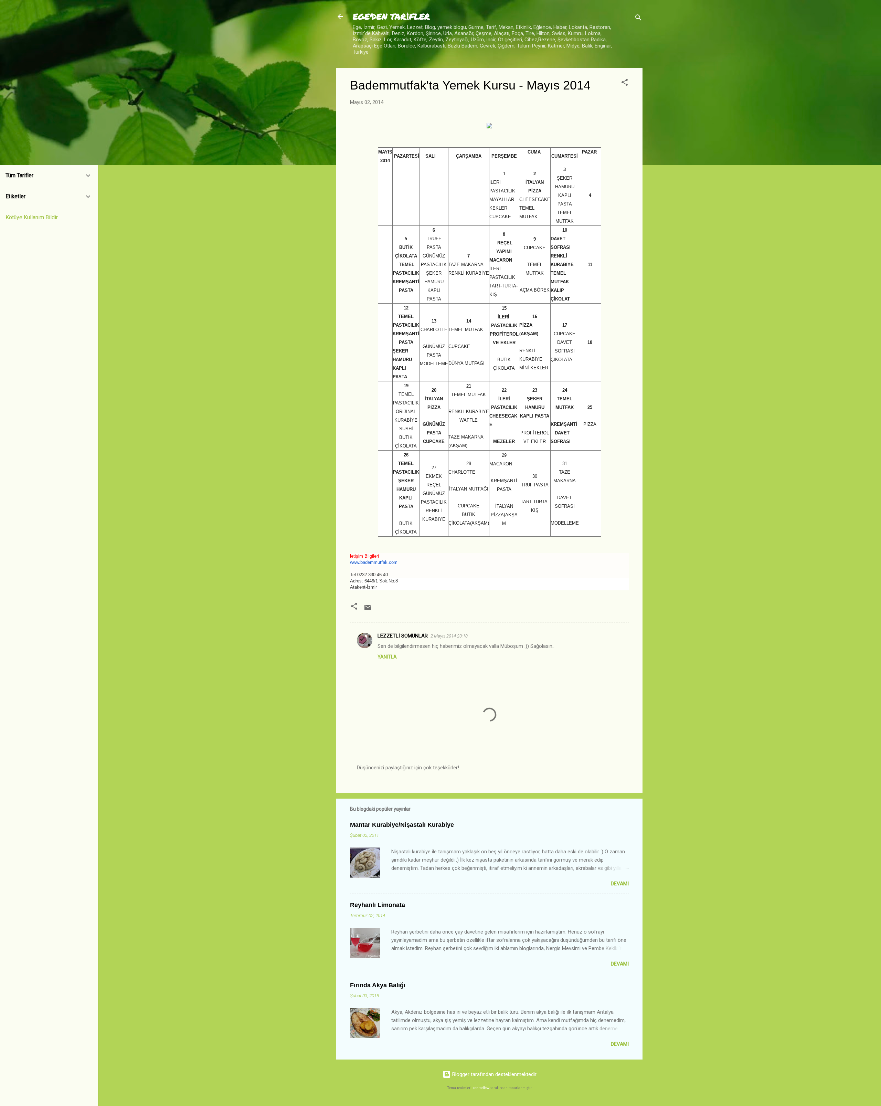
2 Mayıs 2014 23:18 (449, 636)
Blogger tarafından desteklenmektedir (494, 1074)
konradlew (481, 1088)
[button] (624, 83)
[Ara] (638, 18)
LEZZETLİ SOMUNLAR (403, 636)
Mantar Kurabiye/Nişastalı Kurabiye (402, 824)
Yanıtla (387, 657)
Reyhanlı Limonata (377, 905)
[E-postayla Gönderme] (368, 610)
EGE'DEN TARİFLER (391, 16)
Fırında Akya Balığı (377, 985)
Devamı (620, 884)
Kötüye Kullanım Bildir (32, 217)
